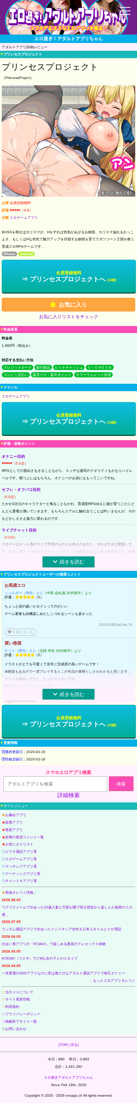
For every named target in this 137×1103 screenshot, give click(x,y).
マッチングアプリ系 (21, 866)
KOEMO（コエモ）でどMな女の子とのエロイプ (40, 958)
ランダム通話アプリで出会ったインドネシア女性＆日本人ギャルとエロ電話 (61, 929)
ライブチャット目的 (19, 530)
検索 (121, 784)
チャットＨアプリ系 (21, 881)
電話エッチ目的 (15, 570)
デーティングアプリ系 (22, 874)
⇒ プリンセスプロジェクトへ (69, 276)
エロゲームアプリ (24, 218)
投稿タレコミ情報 (19, 892)
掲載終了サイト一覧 (21, 1021)
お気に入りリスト (19, 844)
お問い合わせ (15, 1029)
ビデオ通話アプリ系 (21, 852)
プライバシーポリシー (22, 1014)
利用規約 (12, 1007)
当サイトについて (19, 992)
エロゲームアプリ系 (21, 859)
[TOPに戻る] (69, 1045)
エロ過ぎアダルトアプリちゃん (68, 1077)
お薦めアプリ (15, 815)
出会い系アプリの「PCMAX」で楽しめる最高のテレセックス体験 (54, 944)
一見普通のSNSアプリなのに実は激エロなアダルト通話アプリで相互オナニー (63, 973)
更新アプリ (14, 830)
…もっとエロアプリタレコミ (112, 980)
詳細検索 (68, 795)
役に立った (20, 632)
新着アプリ (14, 822)
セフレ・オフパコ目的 (21, 489)
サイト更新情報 (17, 999)
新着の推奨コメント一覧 (24, 837)
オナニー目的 (13, 456)
